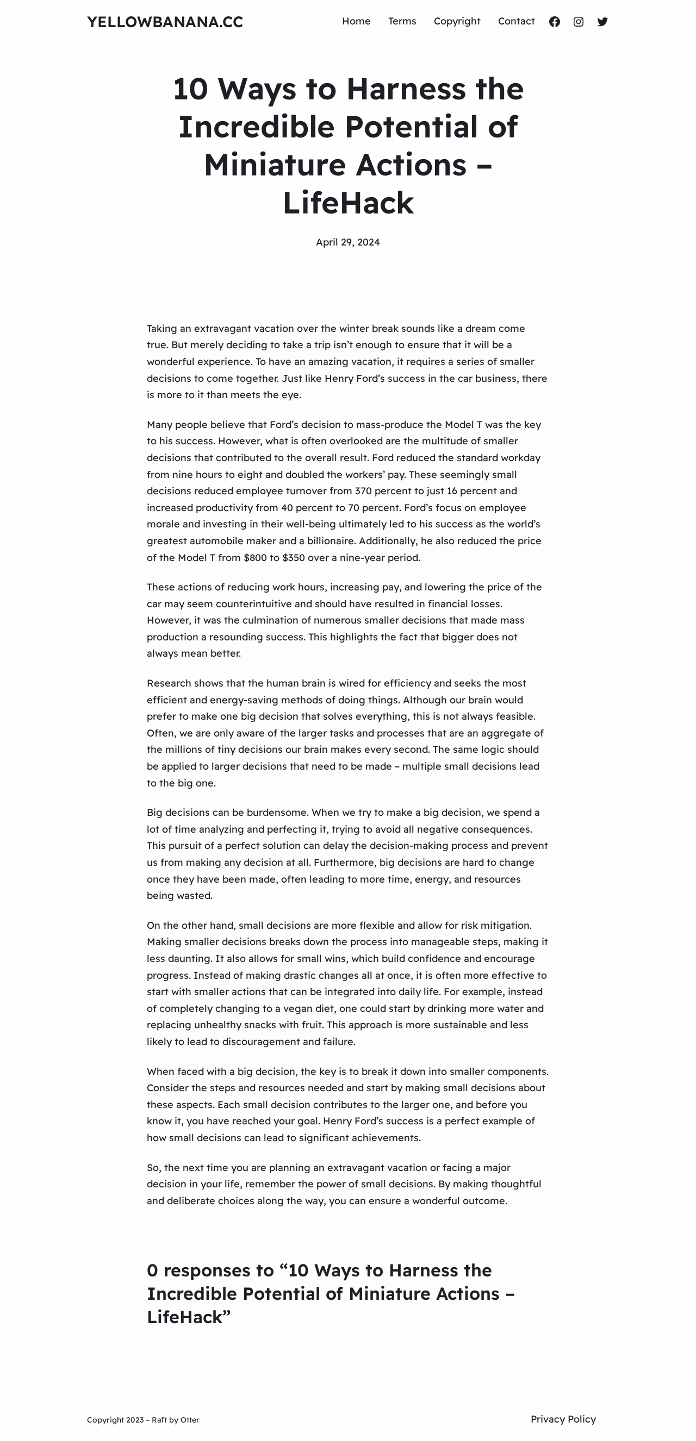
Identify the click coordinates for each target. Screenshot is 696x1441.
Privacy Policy (563, 1419)
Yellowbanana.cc (165, 21)
